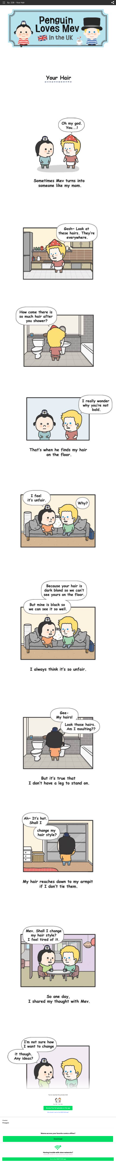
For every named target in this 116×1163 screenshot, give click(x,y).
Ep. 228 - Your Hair (16, 2)
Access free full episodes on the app (58, 1108)
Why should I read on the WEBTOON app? (58, 1112)
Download (58, 1139)
